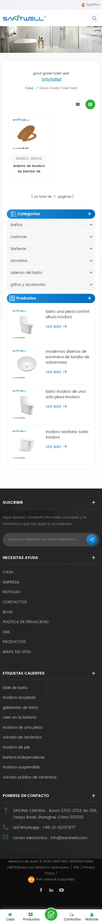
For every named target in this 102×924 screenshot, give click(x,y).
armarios (19, 261)
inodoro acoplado (19, 697)
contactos (15, 602)
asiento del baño (26, 273)
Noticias (11, 592)
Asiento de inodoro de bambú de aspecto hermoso (29, 171)
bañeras (18, 249)
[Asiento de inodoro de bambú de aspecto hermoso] (29, 134)
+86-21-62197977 (58, 827)
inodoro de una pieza (22, 727)
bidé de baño (15, 688)
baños (16, 225)
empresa (11, 582)
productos (14, 642)
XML (76, 867)
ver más (29, 183)
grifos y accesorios (28, 285)
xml (6, 632)
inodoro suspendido (21, 767)
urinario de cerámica (22, 737)
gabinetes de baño (20, 707)
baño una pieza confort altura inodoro (67, 314)
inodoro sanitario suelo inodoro (67, 434)
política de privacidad (26, 622)
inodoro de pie (16, 747)
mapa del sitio (17, 652)
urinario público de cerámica (29, 777)
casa (29, 88)
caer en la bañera (19, 717)
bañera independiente (24, 757)
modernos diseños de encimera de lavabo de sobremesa (67, 357)
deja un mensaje (51, 914)
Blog (8, 612)
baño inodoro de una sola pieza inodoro (65, 394)
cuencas (19, 237)
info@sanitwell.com (69, 838)
